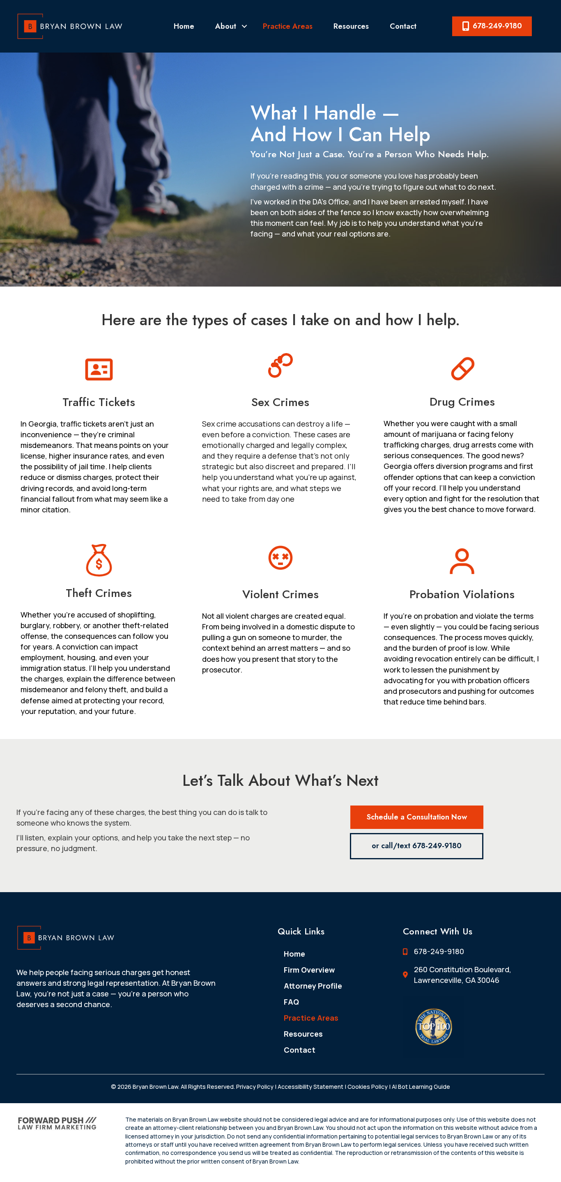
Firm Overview (309, 970)
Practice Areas (288, 26)
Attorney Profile (313, 986)
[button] (244, 26)
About (225, 26)
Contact (403, 26)
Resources (351, 26)
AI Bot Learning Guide (420, 1086)
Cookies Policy (367, 1086)
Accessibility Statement (310, 1086)
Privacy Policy (255, 1086)
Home (184, 26)
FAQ (291, 1002)
